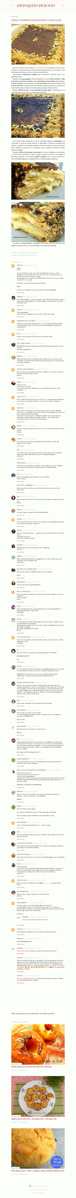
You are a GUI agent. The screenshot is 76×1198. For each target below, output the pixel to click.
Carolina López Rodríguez (25, 369)
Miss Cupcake (21, 726)
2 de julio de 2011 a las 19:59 (27, 700)
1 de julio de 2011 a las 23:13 (33, 582)
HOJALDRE (28, 255)
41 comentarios (22, 1122)
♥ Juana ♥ (20, 545)
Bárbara (19, 356)
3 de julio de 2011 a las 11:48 (29, 806)
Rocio (19, 334)
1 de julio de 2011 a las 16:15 (37, 343)
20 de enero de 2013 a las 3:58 (35, 902)
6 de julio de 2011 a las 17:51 (38, 854)
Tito (18, 739)
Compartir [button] (14, 252)
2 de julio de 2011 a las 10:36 (29, 666)
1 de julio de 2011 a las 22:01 (31, 545)
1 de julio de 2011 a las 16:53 (28, 382)
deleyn (19, 806)
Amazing (25, 919)
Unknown (20, 265)
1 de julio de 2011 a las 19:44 (27, 474)
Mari (18, 496)
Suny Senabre (21, 710)
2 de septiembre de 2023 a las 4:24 (33, 938)
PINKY (19, 426)
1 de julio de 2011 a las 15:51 (30, 309)
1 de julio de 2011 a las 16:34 (29, 356)
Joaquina (20, 296)
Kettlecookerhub (22, 951)
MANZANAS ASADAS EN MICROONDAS (31, 1066)
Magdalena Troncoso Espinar (26, 321)
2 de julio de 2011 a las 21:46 (34, 710)
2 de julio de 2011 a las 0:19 (28, 606)
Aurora (19, 619)
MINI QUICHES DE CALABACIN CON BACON (34, 1118)
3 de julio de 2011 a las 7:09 (31, 791)
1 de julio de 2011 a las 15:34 (30, 296)
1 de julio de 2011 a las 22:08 (44, 569)
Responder (20, 292)
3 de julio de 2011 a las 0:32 (27, 739)
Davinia (19, 530)
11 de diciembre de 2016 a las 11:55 (32, 929)
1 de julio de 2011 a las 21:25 (29, 509)
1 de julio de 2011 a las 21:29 (29, 519)
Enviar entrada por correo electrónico (28, 252)
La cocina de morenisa (41, 68)
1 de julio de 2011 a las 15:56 (43, 321)
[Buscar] (63, 5)
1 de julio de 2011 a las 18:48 (27, 450)
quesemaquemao (22, 891)
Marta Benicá (21, 463)
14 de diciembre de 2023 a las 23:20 (32, 948)
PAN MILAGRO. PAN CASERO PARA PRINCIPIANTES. (37, 1170)
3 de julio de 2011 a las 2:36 (53, 770)
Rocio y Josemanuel (23, 591)
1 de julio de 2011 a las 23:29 (38, 591)
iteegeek (25, 917)
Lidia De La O (21, 396)
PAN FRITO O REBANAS (25, 485)
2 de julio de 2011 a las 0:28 (29, 619)
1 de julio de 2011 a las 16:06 (28, 333)
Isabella (19, 556)
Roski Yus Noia (21, 880)
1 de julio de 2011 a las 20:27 (41, 485)
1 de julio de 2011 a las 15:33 (31, 265)
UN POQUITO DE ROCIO (36, 5)
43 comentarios (22, 1174)
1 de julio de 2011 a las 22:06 (29, 556)
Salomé (19, 509)
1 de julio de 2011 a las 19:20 (33, 463)
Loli (18, 474)
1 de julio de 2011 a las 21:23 (27, 496)
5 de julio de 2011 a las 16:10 (40, 843)
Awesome (20, 938)
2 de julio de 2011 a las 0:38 (38, 637)
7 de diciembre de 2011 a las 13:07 (38, 891)
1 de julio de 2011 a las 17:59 (29, 426)
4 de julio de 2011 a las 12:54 (34, 822)
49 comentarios (22, 1070)
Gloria (18, 864)
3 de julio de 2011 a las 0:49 (36, 759)
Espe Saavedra (21, 822)
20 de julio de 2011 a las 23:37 (28, 864)
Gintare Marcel (43, 1189)
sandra (19, 666)
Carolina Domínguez (23, 854)
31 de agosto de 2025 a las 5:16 (31, 975)
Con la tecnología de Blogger (39, 1186)
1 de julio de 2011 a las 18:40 (29, 438)
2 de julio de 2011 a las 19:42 (42, 682)
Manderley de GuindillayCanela (27, 569)
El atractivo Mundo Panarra (25, 682)
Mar (18, 450)
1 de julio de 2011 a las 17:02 (33, 396)
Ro (18, 650)
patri (18, 700)
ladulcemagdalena (23, 759)
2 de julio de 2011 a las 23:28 (34, 726)
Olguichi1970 (21, 582)
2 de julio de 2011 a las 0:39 (26, 650)
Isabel (19, 382)
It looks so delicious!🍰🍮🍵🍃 (26, 978)
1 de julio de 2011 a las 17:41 (31, 408)
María (18, 606)
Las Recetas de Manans (24, 843)
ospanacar (20, 408)
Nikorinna (20, 791)
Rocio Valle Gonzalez (23, 343)
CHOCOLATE (20, 255)
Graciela (19, 519)
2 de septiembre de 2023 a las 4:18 (38, 917)
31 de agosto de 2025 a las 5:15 (31, 957)
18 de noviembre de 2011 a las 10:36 (36, 880)
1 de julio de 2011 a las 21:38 (29, 530)
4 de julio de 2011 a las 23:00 (27, 832)
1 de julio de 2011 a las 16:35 (41, 369)
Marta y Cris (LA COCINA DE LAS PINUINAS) (31, 770)
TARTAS (34, 255)
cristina (19, 439)
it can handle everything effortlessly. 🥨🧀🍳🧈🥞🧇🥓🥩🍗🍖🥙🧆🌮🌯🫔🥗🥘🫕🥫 (40, 966)
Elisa (18, 832)
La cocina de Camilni (23, 637)
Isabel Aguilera (21, 902)
